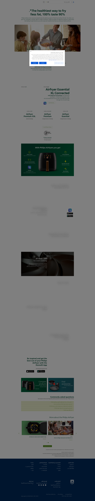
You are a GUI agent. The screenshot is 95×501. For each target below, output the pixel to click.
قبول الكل (34, 62)
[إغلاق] (31, 51)
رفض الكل (42, 62)
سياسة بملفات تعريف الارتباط (53, 60)
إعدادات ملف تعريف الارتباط (59, 62)
